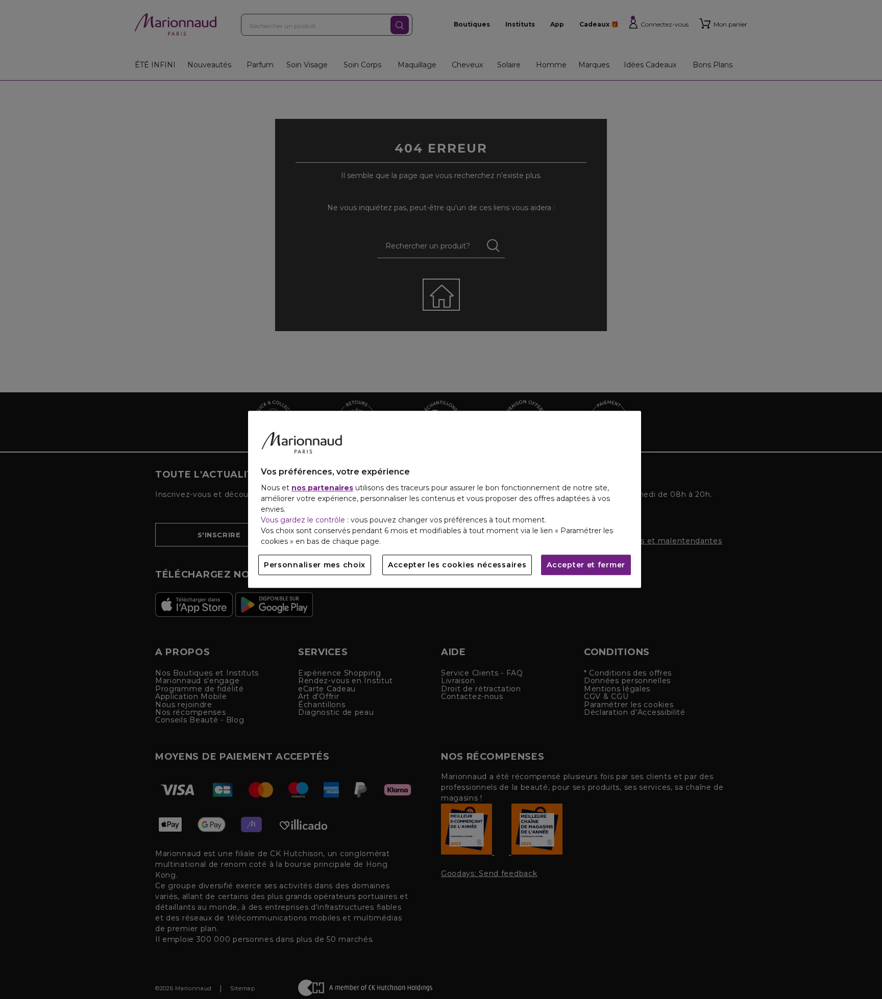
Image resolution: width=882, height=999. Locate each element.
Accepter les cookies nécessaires (457, 565)
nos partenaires (322, 488)
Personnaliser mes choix (314, 565)
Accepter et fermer (586, 565)
